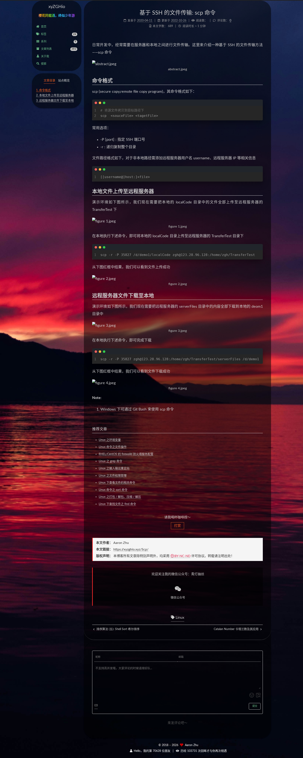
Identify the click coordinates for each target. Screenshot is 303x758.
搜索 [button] (43, 63)
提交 (254, 706)
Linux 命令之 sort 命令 (113, 489)
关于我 (45, 56)
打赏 (177, 525)
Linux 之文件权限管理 (113, 475)
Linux (179, 618)
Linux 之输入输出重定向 (114, 468)
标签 (58, 34)
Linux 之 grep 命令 (110, 461)
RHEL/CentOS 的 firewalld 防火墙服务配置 (126, 454)
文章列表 (58, 49)
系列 (58, 41)
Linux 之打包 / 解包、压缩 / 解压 (120, 496)
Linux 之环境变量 (110, 440)
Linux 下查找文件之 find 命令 (117, 504)
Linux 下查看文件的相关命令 (117, 482)
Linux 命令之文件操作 (113, 447)
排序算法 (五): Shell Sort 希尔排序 (118, 629)
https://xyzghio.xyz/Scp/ (130, 549)
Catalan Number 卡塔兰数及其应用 (236, 629)
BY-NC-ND (182, 556)
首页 (43, 26)
